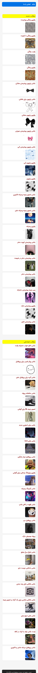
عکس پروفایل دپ (29, 520)
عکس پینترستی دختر (28, 274)
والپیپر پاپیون (31, 179)
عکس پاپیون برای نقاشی (27, 99)
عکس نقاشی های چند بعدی (26, 584)
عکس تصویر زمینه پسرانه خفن (25, 210)
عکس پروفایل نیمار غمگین (26, 457)
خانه (33, 4)
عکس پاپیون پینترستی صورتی (25, 131)
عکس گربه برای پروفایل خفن (25, 377)
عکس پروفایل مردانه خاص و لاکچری (23, 647)
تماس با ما (27, 4)
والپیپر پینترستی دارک (28, 306)
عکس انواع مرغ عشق (28, 552)
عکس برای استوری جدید (27, 425)
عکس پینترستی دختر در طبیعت (24, 258)
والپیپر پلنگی (31, 67)
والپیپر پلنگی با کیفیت (28, 36)
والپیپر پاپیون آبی (29, 163)
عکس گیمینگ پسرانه (28, 488)
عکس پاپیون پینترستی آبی (26, 147)
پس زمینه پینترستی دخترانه (26, 290)
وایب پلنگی (31, 51)
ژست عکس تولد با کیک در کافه (24, 631)
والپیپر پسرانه (30, 226)
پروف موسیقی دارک (28, 536)
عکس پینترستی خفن (28, 322)
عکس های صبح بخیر (28, 616)
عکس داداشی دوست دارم (26, 568)
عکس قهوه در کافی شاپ (27, 504)
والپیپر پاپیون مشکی (28, 115)
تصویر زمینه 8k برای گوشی (26, 409)
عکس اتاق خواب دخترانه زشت (25, 345)
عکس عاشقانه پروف (28, 393)
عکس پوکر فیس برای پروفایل (25, 361)
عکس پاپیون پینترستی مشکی (25, 83)
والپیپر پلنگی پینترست (28, 20)
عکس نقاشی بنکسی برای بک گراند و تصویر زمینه (19, 600)
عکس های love (30, 441)
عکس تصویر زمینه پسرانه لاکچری (24, 194)
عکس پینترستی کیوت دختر (26, 242)
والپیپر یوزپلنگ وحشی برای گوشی (24, 473)
